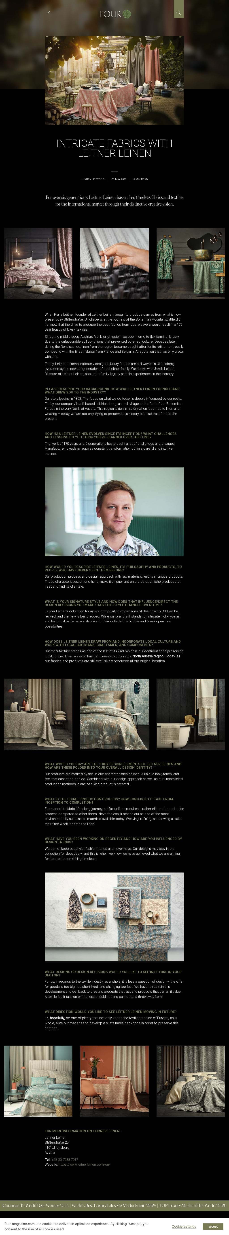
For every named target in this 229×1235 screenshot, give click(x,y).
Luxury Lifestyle (92, 179)
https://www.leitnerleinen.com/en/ (84, 1165)
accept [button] (213, 1226)
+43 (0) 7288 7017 (64, 1160)
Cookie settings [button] (184, 1227)
